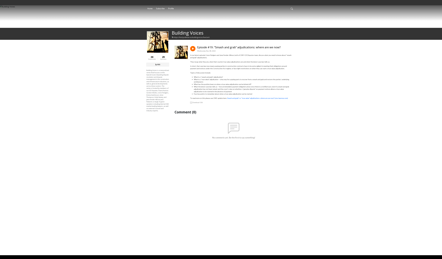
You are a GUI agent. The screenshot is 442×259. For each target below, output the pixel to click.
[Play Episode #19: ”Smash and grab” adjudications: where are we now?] (192, 48)
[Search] (292, 8)
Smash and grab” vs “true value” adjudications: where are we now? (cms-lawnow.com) (257, 98)
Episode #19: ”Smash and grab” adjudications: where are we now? (239, 47)
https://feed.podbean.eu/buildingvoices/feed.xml (191, 37)
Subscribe (160, 8)
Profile (171, 8)
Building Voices (187, 33)
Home (150, 8)
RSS (158, 64)
